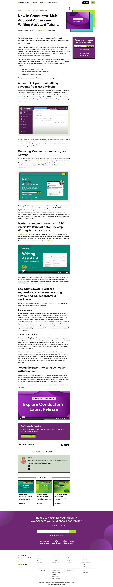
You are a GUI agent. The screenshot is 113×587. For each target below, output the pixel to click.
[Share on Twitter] (65, 445)
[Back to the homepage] (24, 2)
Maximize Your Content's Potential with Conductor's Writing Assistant (25, 497)
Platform (39, 555)
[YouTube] (22, 561)
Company (84, 555)
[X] (18, 561)
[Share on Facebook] (62, 445)
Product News (31, 10)
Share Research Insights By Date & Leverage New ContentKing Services (44, 497)
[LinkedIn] (29, 469)
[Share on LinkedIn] (67, 445)
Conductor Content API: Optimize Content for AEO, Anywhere (61, 497)
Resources (69, 555)
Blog (24, 10)
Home (19, 10)
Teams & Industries (56, 555)
